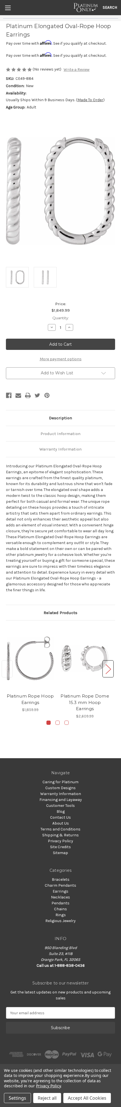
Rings (60, 915)
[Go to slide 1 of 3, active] (48, 723)
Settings (17, 1098)
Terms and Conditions (60, 829)
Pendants (60, 903)
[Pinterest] (47, 395)
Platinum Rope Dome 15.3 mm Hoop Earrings (84, 702)
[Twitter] (37, 395)
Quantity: (60, 318)
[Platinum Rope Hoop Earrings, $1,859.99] (30, 658)
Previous (7, 669)
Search (110, 7)
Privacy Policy (60, 841)
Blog (61, 811)
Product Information (60, 433)
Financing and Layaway (60, 799)
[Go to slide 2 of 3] (57, 723)
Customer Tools (60, 805)
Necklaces (60, 897)
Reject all (47, 1098)
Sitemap (60, 852)
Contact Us (60, 817)
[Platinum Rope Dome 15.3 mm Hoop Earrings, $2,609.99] (84, 658)
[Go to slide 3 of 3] (66, 723)
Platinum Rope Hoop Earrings (30, 699)
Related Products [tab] (60, 612)
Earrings (60, 891)
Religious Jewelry (60, 920)
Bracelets (61, 879)
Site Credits (60, 847)
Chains (60, 909)
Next (108, 669)
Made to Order (90, 100)
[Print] (28, 395)
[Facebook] (9, 395)
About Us (60, 823)
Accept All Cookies (87, 1098)
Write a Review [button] (76, 69)
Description (60, 417)
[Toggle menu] (7, 7)
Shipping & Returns (60, 835)
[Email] (18, 395)
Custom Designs (60, 787)
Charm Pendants (60, 885)
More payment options (61, 359)
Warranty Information (60, 449)
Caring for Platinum (60, 782)
